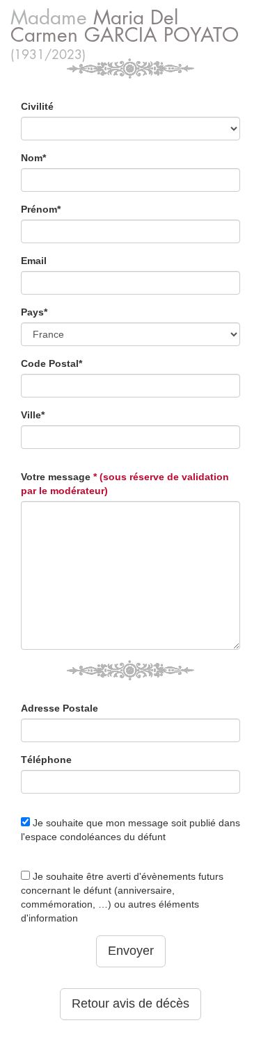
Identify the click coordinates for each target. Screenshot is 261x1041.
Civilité (37, 106)
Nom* (33, 157)
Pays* (34, 312)
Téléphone (46, 759)
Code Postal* (51, 363)
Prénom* (41, 209)
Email (34, 260)
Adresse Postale (59, 708)
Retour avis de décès (130, 1003)
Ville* (33, 414)
